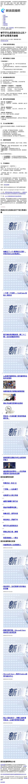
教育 (4, 18)
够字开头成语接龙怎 (10, 526)
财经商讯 (5, 23)
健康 (4, 22)
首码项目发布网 (4, 40)
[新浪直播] (11, 12)
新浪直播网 (6, 184)
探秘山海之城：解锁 (10, 532)
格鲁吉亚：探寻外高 (10, 513)
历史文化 (5, 25)
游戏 (4, 19)
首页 (4, 15)
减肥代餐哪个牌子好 (10, 501)
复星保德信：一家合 (10, 538)
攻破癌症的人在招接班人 (12, 545)
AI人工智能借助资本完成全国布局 (13, 196)
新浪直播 (3, 764)
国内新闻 (5, 16)
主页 (7, 27)
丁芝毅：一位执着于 (10, 489)
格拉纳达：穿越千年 (10, 519)
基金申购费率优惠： (10, 507)
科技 (4, 21)
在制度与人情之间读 (10, 495)
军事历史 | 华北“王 (10, 483)
